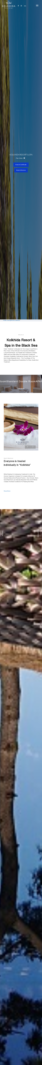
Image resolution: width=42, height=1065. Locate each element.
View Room (21, 388)
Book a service (21, 170)
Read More (7, 491)
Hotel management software (11, 320)
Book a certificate (21, 164)
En (25, 6)
